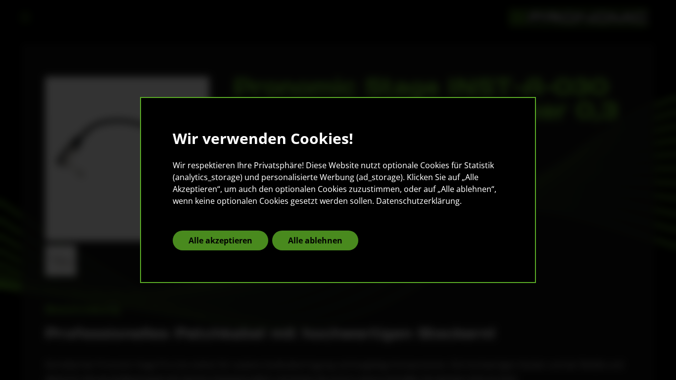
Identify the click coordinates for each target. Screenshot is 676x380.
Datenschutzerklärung (418, 200)
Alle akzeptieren (220, 240)
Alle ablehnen (315, 240)
